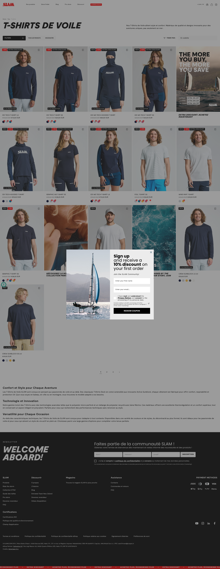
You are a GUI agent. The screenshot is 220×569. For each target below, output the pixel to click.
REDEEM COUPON (132, 311)
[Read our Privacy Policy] (148, 303)
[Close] (151, 252)
